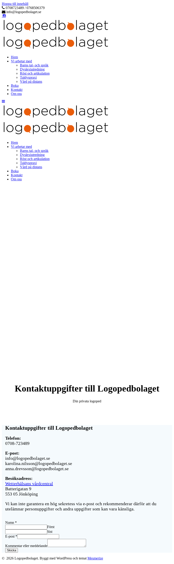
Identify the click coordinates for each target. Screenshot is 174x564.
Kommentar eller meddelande (26, 546)
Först (50, 527)
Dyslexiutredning (32, 69)
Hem (14, 57)
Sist (49, 531)
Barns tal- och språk (34, 65)
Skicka (11, 550)
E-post (11, 536)
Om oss (16, 94)
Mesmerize (95, 558)
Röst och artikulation (35, 73)
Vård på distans (31, 81)
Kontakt (16, 90)
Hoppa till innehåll (15, 4)
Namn (11, 522)
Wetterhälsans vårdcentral (29, 483)
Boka (15, 85)
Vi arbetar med (21, 61)
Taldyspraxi (28, 77)
